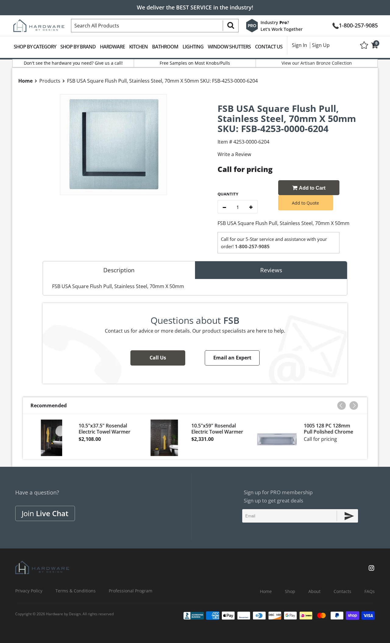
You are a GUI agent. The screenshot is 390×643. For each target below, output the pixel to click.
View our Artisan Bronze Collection (317, 63)
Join (45, 513)
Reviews (271, 270)
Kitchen (138, 46)
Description (119, 270)
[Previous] (341, 405)
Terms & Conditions (75, 591)
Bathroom (165, 46)
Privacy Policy (28, 591)
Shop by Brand (78, 46)
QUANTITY (228, 194)
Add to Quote (305, 203)
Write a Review (234, 154)
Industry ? (275, 22)
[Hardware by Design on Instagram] (371, 568)
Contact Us (268, 46)
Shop (290, 591)
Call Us (158, 357)
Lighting (193, 46)
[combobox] (155, 25)
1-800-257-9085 (358, 25)
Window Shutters (229, 46)
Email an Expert (232, 357)
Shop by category (35, 46)
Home (266, 591)
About (314, 591)
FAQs (369, 591)
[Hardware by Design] (39, 23)
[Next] (353, 405)
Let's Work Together (282, 29)
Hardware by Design (63, 613)
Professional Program (130, 591)
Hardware (112, 46)
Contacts (342, 591)
